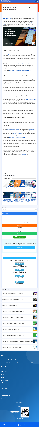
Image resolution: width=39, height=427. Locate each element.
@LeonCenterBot (20, 250)
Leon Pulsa (20, 153)
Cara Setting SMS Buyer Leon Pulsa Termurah (11, 329)
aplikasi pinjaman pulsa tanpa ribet (13, 129)
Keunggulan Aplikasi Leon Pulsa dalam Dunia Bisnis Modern (7, 188)
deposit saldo (24, 154)
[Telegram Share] (8, 175)
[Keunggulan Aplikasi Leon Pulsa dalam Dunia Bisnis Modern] (8, 183)
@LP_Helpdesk (4, 391)
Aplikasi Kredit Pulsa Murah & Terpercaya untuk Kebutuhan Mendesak (17, 8)
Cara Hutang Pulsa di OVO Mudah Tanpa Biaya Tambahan (13, 293)
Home (4, 5)
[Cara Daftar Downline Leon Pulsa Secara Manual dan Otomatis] (30, 195)
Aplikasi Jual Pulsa (9, 5)
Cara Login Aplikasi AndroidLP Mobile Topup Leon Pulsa (13, 311)
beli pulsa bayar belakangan (19, 79)
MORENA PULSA (18, 221)
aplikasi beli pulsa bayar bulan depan (23, 63)
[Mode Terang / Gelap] (35, 1)
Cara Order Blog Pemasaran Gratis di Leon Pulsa (11, 347)
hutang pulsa (8, 54)
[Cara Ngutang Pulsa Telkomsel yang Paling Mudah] (19, 183)
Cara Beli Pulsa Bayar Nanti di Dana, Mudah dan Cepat (13, 335)
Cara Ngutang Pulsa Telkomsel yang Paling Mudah (18, 188)
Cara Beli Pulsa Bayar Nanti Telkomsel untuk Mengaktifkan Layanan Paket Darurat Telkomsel (19, 200)
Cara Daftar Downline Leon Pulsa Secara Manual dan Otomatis (30, 200)
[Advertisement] (19, 14)
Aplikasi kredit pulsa (7, 18)
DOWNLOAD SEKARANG (15, 412)
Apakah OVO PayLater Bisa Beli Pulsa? (9, 305)
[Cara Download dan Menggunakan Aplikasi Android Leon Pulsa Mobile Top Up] (8, 195)
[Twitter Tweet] (4, 175)
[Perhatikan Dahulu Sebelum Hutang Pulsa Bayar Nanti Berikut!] (30, 183)
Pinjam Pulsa (19, 5)
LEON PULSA (13, 424)
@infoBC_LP (4, 397)
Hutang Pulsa (14, 5)
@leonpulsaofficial (5, 398)
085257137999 (4, 388)
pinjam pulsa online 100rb (17, 133)
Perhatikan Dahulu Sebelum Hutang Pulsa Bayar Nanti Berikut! (30, 188)
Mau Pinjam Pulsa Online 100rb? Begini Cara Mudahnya (13, 299)
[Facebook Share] (6, 175)
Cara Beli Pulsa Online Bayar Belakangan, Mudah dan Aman (14, 323)
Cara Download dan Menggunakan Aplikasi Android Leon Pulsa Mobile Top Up (8, 200)
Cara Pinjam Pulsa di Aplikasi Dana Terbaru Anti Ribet (20, 70)
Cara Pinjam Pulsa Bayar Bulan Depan (17, 137)
